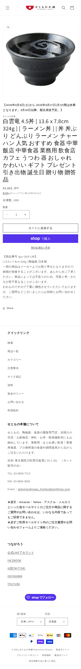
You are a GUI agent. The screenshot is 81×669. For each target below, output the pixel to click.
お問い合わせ (16, 402)
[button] (7, 8)
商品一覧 (13, 351)
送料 (10, 385)
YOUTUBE (14, 584)
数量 (5, 207)
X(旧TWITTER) (16, 568)
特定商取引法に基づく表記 (42, 661)
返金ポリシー (16, 393)
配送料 (6, 193)
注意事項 (13, 368)
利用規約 (13, 410)
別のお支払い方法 (40, 247)
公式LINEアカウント (21, 552)
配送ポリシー (61, 655)
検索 (10, 343)
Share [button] (10, 308)
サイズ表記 (14, 376)
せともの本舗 (26, 649)
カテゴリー (14, 359)
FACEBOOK (14, 560)
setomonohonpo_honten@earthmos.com (44, 489)
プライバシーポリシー (28, 655)
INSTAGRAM (15, 576)
